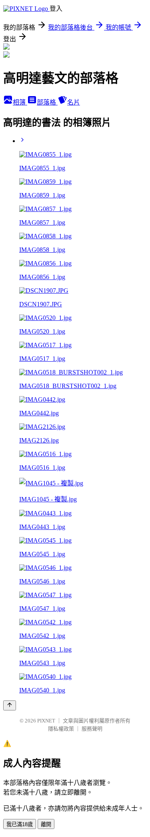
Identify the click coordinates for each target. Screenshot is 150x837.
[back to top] (9, 705)
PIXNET (46, 721)
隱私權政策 (61, 729)
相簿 (20, 102)
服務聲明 (92, 729)
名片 (73, 102)
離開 (46, 824)
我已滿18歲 (19, 824)
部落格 (47, 102)
